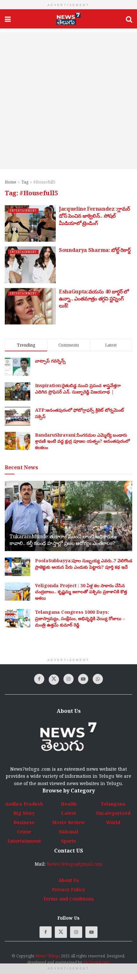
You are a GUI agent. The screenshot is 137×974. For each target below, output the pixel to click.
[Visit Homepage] (68, 18)
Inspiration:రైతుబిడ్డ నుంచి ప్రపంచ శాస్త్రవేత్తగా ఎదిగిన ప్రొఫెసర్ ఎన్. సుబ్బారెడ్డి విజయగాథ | (78, 388)
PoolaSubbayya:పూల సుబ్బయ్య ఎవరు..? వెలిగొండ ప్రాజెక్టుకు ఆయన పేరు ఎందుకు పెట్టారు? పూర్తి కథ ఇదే (83, 563)
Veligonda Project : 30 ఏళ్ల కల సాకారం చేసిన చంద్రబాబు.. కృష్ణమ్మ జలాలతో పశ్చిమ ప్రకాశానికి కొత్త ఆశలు (81, 591)
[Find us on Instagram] (68, 679)
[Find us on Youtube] (83, 679)
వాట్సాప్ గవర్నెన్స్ (50, 361)
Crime (24, 832)
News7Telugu (47, 956)
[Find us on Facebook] (39, 679)
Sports (68, 841)
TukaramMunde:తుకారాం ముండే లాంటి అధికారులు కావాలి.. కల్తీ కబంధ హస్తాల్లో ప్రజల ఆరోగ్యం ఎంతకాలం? (63, 540)
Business (23, 822)
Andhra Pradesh (24, 804)
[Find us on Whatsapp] (98, 679)
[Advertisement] (68, 100)
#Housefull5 (44, 182)
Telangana (113, 804)
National (68, 832)
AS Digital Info (96, 962)
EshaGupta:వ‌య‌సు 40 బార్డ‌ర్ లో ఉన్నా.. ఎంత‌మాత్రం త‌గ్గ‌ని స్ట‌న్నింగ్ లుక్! (94, 298)
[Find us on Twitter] (54, 679)
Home (10, 182)
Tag (24, 182)
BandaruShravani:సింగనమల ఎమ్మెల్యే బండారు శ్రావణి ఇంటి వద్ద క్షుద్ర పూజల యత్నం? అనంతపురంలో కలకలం (82, 441)
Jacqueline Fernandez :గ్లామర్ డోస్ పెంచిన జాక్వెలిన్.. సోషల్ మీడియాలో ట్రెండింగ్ (94, 216)
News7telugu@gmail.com (75, 864)
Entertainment (23, 210)
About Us (68, 880)
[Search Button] (129, 18)
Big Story (24, 813)
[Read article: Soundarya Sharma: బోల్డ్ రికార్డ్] (30, 264)
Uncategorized (113, 813)
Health (68, 804)
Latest (68, 813)
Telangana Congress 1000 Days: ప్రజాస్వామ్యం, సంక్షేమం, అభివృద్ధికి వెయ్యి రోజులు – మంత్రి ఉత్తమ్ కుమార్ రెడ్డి (80, 618)
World (113, 822)
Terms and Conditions (68, 899)
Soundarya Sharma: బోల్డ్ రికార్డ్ (94, 249)
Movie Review (68, 822)
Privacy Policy (68, 889)
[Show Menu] (8, 18)
